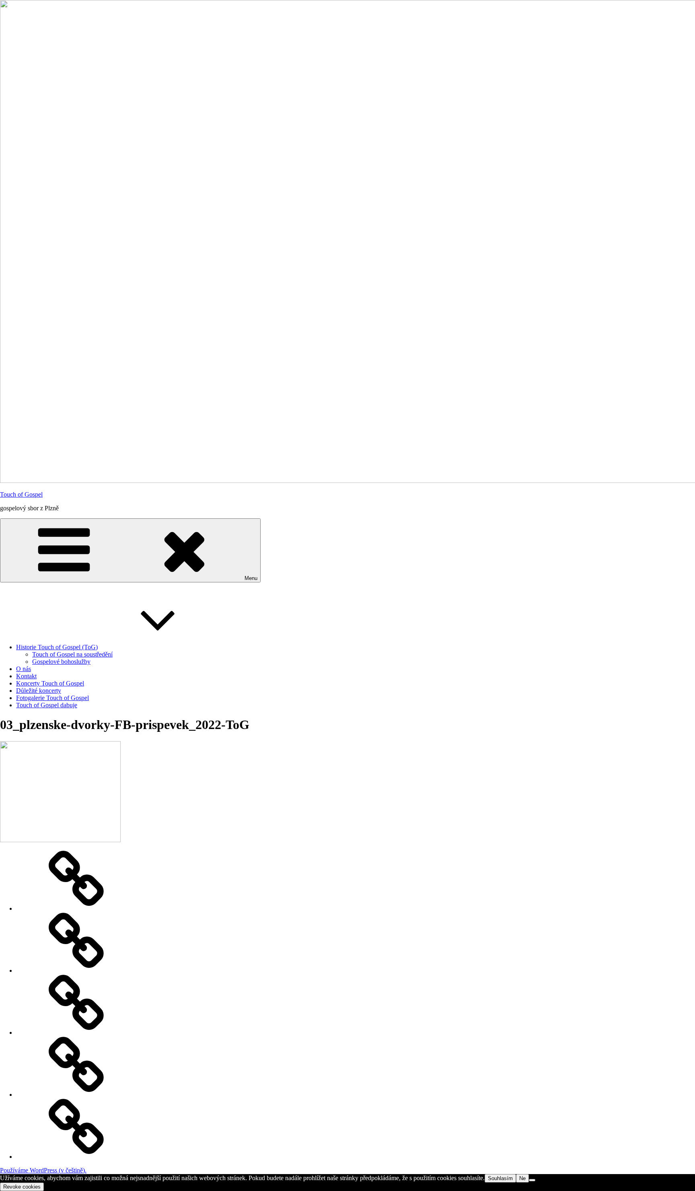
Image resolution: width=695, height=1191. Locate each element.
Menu (251, 578)
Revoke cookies (22, 1187)
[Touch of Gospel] (76, 1156)
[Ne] (532, 1180)
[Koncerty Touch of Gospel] (76, 1032)
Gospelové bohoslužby (61, 661)
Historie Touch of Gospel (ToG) (57, 647)
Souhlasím (500, 1178)
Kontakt (26, 676)
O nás (23, 668)
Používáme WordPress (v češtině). (43, 1170)
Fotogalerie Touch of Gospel (52, 697)
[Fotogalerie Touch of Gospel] (76, 970)
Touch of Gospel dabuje (46, 705)
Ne (522, 1178)
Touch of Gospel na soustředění (72, 654)
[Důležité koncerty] (76, 908)
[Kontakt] (76, 1094)
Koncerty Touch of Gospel (50, 683)
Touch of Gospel (21, 494)
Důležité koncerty (38, 690)
